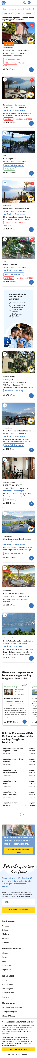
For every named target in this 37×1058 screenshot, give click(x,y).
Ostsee (5, 930)
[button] (34, 2)
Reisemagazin (7, 988)
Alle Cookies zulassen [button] (18, 1049)
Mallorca (5, 934)
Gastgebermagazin (9, 1012)
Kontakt (5, 997)
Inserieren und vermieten (12, 1007)
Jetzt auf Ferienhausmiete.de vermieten (18, 850)
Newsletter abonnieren (18, 910)
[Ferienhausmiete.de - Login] (29, 2)
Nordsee (5, 926)
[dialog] (18, 1038)
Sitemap (5, 942)
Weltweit (6, 938)
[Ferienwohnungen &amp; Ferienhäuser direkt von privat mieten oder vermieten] (3, 2)
